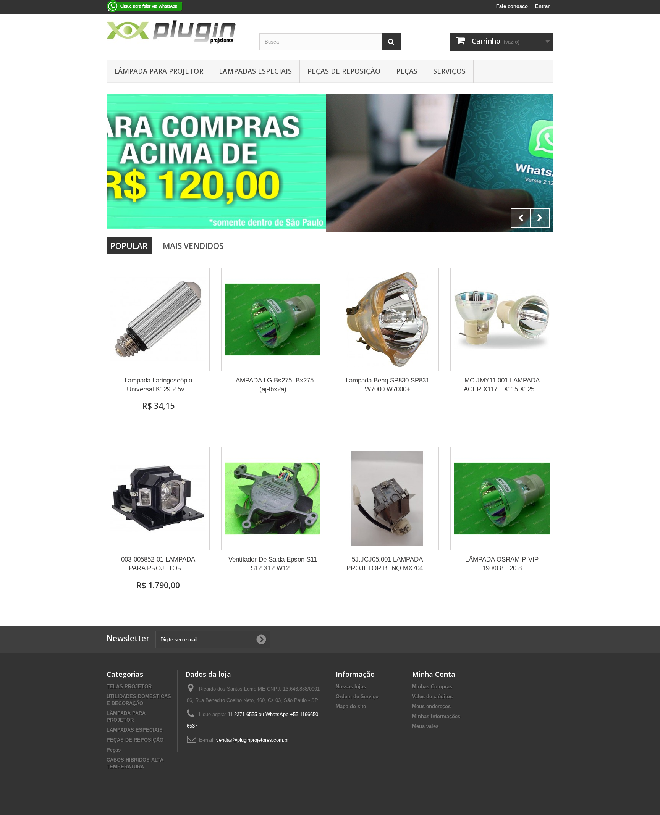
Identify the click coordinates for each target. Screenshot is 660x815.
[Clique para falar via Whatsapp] (330, 163)
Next (540, 218)
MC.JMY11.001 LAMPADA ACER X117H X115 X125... (502, 385)
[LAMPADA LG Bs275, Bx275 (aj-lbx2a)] (272, 319)
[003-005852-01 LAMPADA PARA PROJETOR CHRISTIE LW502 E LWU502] (158, 498)
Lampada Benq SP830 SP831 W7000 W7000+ (387, 385)
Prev (521, 218)
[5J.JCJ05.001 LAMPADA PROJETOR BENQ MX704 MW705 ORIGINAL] (387, 498)
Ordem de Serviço (357, 696)
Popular (129, 245)
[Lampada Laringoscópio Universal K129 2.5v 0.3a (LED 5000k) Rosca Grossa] (158, 319)
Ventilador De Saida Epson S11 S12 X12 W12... (272, 564)
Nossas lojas (351, 686)
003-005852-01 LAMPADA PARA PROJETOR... (158, 564)
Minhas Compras (432, 686)
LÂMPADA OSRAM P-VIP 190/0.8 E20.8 (502, 564)
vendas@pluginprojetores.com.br (252, 740)
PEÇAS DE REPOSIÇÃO (343, 71)
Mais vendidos (193, 246)
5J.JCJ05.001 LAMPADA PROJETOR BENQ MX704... (387, 564)
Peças (406, 71)
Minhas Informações (436, 716)
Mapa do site (351, 706)
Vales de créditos (432, 696)
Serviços (449, 71)
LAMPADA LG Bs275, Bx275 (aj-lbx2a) (273, 385)
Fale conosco (512, 6)
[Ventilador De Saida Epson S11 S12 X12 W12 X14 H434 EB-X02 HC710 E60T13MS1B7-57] (272, 498)
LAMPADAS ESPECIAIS (255, 71)
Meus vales (425, 726)
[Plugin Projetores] (177, 32)
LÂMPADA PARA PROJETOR (158, 71)
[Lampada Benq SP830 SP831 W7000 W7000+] (387, 319)
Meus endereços (431, 706)
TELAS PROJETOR (129, 686)
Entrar (542, 6)
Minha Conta (433, 674)
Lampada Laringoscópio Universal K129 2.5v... (158, 385)
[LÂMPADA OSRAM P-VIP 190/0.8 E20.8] (502, 498)
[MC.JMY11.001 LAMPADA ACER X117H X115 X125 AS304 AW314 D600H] (502, 319)
